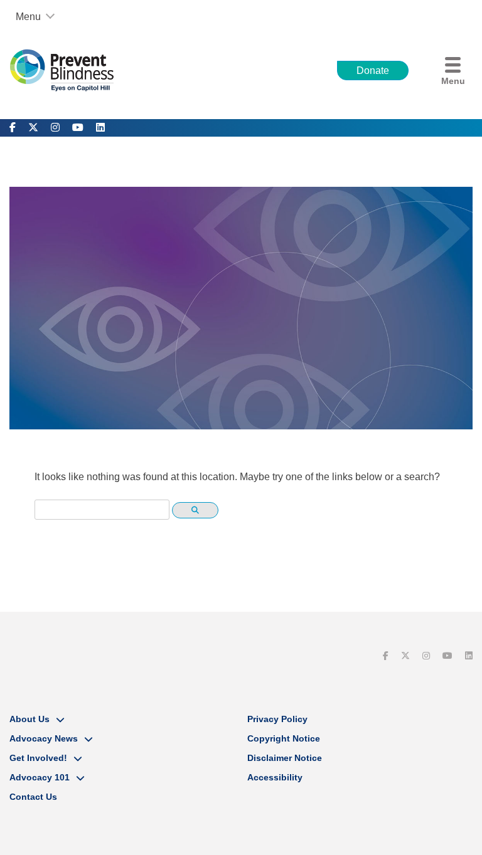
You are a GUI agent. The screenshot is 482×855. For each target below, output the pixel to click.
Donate (372, 70)
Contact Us (33, 797)
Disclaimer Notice (284, 758)
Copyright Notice (283, 738)
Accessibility (275, 777)
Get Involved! (38, 758)
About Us (29, 719)
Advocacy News (43, 738)
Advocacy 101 (39, 777)
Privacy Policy (277, 719)
